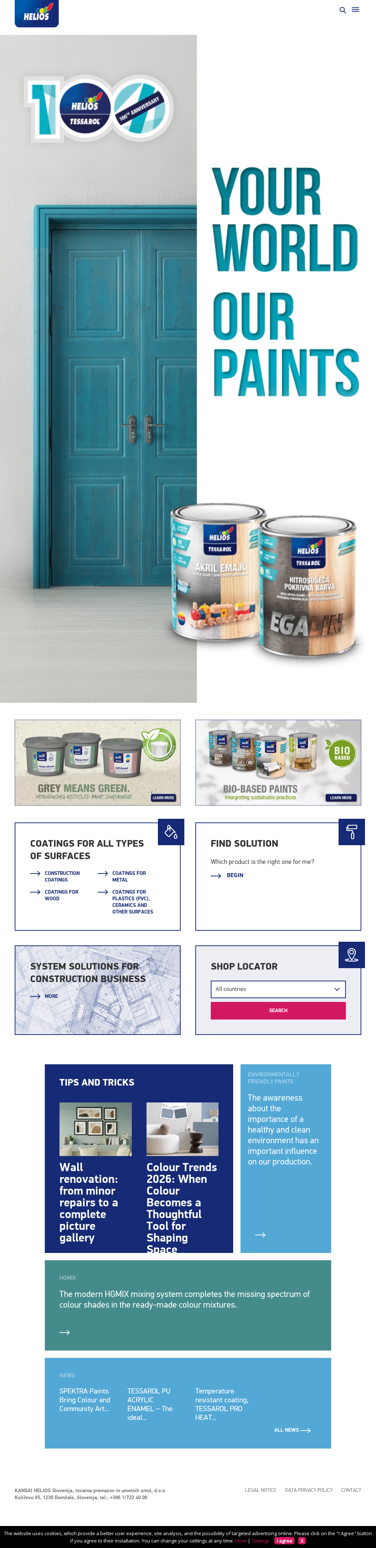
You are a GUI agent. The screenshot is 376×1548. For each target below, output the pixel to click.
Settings (261, 1540)
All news (287, 1430)
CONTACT (351, 1490)
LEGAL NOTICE (260, 1490)
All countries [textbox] (231, 989)
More (51, 996)
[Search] (342, 9)
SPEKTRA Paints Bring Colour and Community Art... (84, 1400)
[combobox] (278, 989)
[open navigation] (355, 9)
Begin (234, 876)
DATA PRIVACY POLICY (309, 1490)
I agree (284, 1540)
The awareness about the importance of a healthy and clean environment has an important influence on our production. (283, 1130)
